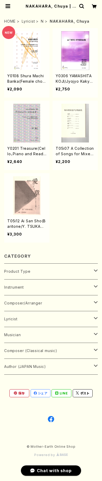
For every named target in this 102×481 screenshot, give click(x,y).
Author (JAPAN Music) (25, 366)
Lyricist (28, 21)
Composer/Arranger (23, 303)
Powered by (45, 455)
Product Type (17, 271)
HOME (10, 21)
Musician (12, 335)
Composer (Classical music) (30, 350)
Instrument (14, 287)
